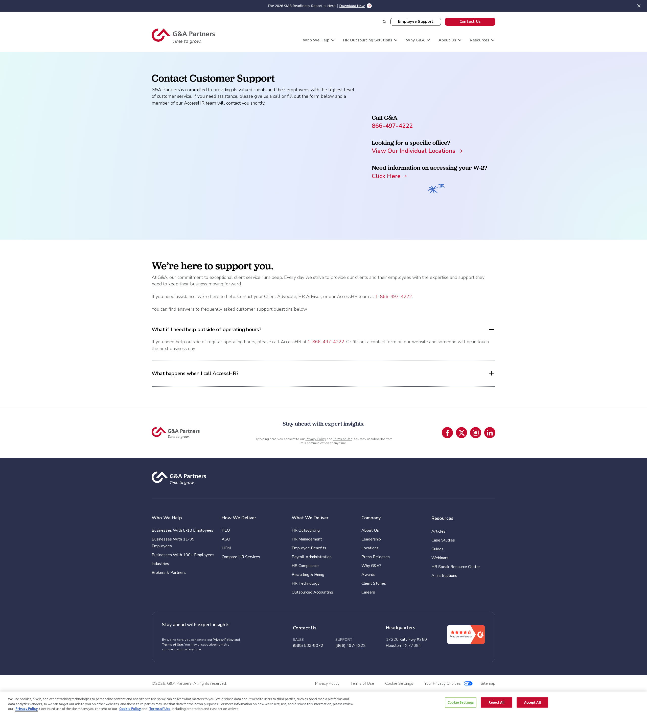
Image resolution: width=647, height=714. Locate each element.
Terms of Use (342, 439)
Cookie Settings (461, 702)
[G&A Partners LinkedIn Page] (489, 432)
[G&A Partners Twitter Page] (461, 432)
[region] (323, 703)
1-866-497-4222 (393, 296)
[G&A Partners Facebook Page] (447, 432)
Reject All (496, 702)
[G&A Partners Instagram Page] (475, 432)
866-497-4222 (392, 126)
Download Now (352, 6)
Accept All (532, 702)
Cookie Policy (130, 708)
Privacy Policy (316, 439)
